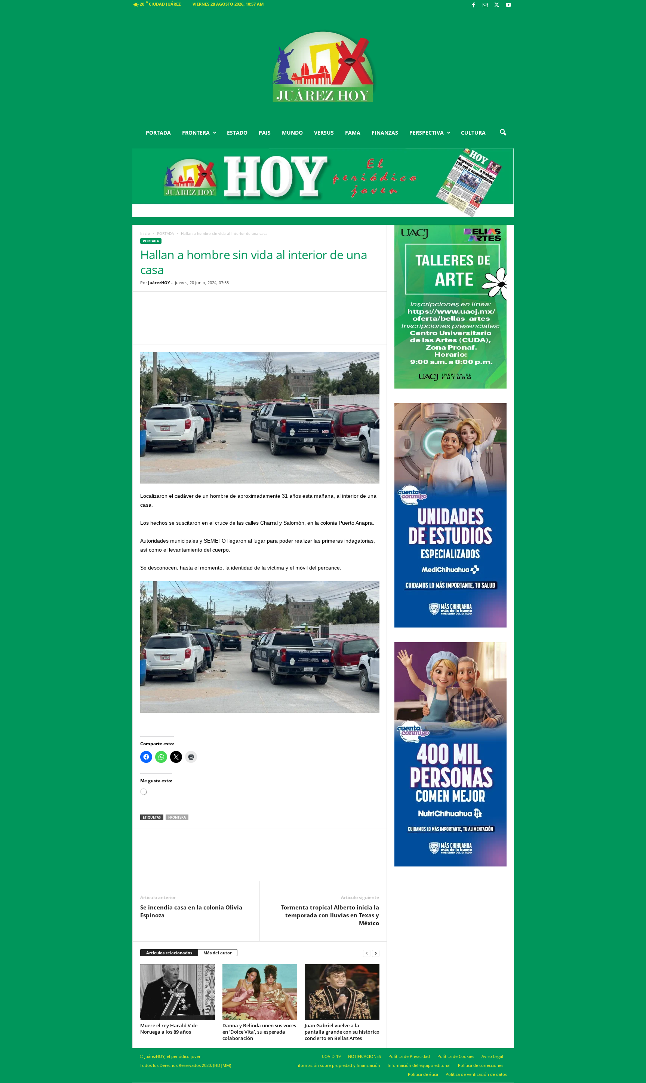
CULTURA (473, 132)
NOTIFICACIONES (364, 1056)
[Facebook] (473, 5)
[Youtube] (508, 5)
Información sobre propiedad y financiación (337, 1065)
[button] (503, 133)
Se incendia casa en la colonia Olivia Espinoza (191, 911)
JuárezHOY (159, 282)
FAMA (352, 132)
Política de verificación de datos (476, 1074)
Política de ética (423, 1074)
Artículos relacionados (169, 952)
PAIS (265, 132)
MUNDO (292, 132)
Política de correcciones (480, 1065)
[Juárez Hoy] (323, 67)
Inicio (145, 233)
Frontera (177, 817)
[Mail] (485, 5)
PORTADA (158, 132)
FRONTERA (196, 132)
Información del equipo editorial (419, 1065)
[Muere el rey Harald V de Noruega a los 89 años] (177, 992)
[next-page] (375, 953)
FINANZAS (385, 132)
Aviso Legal (492, 1056)
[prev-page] (366, 953)
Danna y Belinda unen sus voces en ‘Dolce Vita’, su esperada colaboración (259, 1031)
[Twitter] (496, 5)
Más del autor (217, 952)
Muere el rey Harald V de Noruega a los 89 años (168, 1028)
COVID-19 (331, 1056)
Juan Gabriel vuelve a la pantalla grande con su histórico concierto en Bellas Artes (342, 1031)
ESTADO (237, 132)
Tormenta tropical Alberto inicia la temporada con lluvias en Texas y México (330, 915)
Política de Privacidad (409, 1056)
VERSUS (324, 132)
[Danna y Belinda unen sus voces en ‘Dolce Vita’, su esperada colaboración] (259, 992)
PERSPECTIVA (426, 132)
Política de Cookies (455, 1056)
